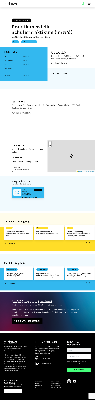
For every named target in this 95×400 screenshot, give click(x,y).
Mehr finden (10, 243)
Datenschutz (38, 385)
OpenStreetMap (89, 171)
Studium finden (55, 381)
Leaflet (80, 171)
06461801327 (20, 157)
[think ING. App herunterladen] (83, 3)
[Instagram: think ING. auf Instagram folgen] (69, 381)
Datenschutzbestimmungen (74, 363)
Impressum (38, 387)
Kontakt (37, 383)
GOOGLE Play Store (45, 364)
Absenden (80, 370)
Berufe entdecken (55, 383)
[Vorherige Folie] (86, 243)
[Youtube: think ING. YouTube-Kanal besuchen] (74, 381)
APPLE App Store (45, 358)
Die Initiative (38, 381)
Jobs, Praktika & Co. (56, 387)
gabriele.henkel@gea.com (26, 162)
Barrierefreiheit (39, 390)
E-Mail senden (61, 74)
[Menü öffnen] (89, 3)
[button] (71, 156)
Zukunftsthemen (55, 385)
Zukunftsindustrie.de (28, 321)
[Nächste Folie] (89, 243)
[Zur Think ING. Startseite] (12, 3)
